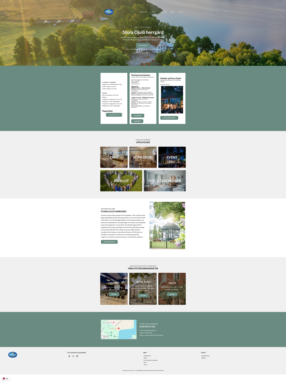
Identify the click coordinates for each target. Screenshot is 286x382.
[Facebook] (69, 356)
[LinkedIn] (77, 356)
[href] (119, 329)
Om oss (181, 12)
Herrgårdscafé (143, 12)
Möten (154, 12)
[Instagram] (73, 356)
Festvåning (163, 12)
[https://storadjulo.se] (108, 11)
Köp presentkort (143, 53)
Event (172, 12)
